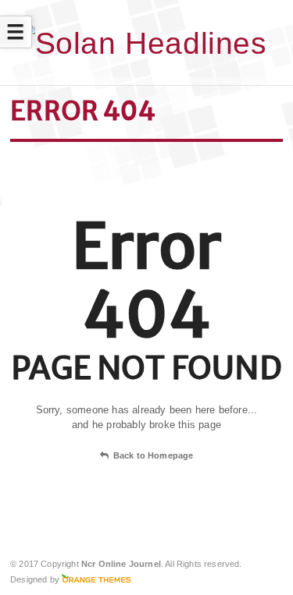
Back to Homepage (153, 455)
